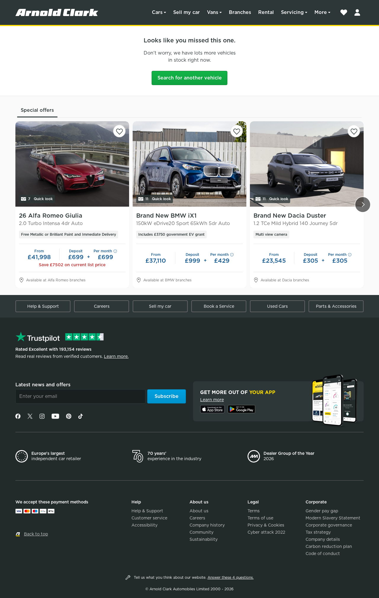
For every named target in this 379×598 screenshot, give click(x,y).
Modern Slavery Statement (333, 518)
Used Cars (277, 306)
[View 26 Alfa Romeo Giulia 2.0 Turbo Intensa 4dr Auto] (72, 164)
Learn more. (116, 356)
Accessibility (144, 525)
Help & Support (43, 306)
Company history (207, 525)
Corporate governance (329, 525)
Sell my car (186, 12)
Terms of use (260, 518)
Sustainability (204, 539)
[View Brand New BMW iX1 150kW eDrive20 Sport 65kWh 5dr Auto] (189, 164)
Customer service (149, 518)
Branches (240, 12)
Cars (157, 12)
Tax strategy (318, 532)
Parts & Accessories (336, 306)
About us (199, 510)
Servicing (292, 12)
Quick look (40, 199)
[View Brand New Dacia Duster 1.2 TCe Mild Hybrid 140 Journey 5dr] (307, 164)
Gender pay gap (322, 510)
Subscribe (167, 396)
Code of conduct (323, 553)
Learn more (212, 399)
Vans (212, 12)
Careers (102, 306)
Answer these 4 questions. (231, 577)
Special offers (37, 110)
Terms (254, 510)
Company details (323, 539)
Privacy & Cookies (266, 525)
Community (201, 532)
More (320, 12)
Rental (266, 12)
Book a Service (219, 306)
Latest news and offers (42, 384)
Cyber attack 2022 (266, 532)
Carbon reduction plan (329, 546)
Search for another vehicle (190, 78)
